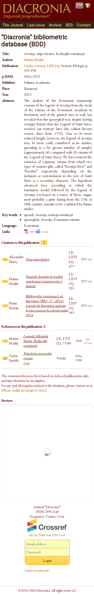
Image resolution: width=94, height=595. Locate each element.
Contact (84, 25)
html (45, 231)
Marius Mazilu (34, 59)
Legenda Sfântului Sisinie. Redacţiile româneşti (35, 341)
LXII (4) (53, 65)
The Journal (13, 25)
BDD (69, 25)
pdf (32, 231)
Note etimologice (37, 259)
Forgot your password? (37, 570)
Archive (55, 25)
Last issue (36, 25)
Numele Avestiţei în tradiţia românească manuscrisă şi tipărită (44, 281)
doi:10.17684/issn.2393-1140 (47, 535)
